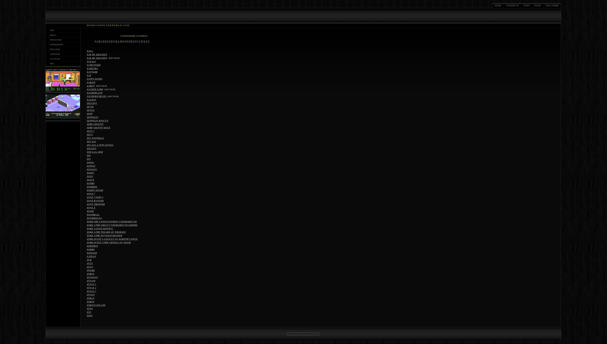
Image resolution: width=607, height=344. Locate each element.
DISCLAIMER (552, 5)
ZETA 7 (90, 131)
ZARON (91, 86)
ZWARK (91, 270)
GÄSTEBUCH (512, 5)
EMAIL (537, 5)
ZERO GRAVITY (95, 124)
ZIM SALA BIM (95, 152)
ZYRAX (90, 298)
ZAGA (90, 51)
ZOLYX (90, 179)
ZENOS (91, 110)
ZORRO (91, 249)
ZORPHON (92, 246)
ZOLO (90, 176)
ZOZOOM (92, 253)
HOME (498, 5)
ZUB (89, 260)
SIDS (51, 63)
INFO (51, 30)
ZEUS (90, 134)
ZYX (89, 312)
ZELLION (92, 103)
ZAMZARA (92, 68)
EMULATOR (54, 49)
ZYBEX (90, 273)
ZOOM (90, 211)
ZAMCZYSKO (94, 65)
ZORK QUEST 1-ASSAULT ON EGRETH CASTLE (112, 239)
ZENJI (90, 106)
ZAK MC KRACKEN (97, 54)
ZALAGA (91, 61)
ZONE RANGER (95, 200)
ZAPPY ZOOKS (94, 79)
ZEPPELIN (92, 117)
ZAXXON (91, 99)
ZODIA (90, 162)
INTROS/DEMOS (56, 44)
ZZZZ (89, 315)
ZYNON (91, 294)
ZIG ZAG (91, 141)
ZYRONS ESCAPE (96, 305)
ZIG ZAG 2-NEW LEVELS (100, 145)
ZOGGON (92, 169)
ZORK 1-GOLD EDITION (100, 228)
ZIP (89, 155)
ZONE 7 (91, 193)
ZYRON (91, 301)
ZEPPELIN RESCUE (97, 120)
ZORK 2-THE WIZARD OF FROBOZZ (106, 232)
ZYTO (90, 308)
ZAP (89, 75)
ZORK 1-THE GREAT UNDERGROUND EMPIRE (112, 225)
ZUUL (90, 267)
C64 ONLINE (54, 59)
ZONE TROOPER (96, 204)
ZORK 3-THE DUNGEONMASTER (104, 235)
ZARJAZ (91, 82)
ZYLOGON (92, 277)
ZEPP (90, 113)
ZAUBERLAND (95, 92)
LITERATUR (54, 54)
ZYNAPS (91, 280)
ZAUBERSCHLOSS (96, 96)
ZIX (89, 159)
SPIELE (52, 35)
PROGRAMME (55, 40)
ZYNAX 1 (91, 284)
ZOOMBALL (93, 214)
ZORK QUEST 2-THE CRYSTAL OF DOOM (109, 242)
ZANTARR (92, 72)
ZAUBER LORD (95, 89)
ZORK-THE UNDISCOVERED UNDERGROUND (112, 221)
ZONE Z (91, 207)
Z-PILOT (91, 256)
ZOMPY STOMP (95, 190)
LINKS (526, 5)
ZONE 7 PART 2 (95, 197)
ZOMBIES (92, 186)
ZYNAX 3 (91, 291)
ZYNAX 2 (91, 287)
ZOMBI (91, 183)
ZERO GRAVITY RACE (98, 127)
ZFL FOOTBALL (95, 138)
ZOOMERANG (94, 218)
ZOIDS (90, 173)
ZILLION (91, 148)
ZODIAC (91, 166)
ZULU (90, 263)
